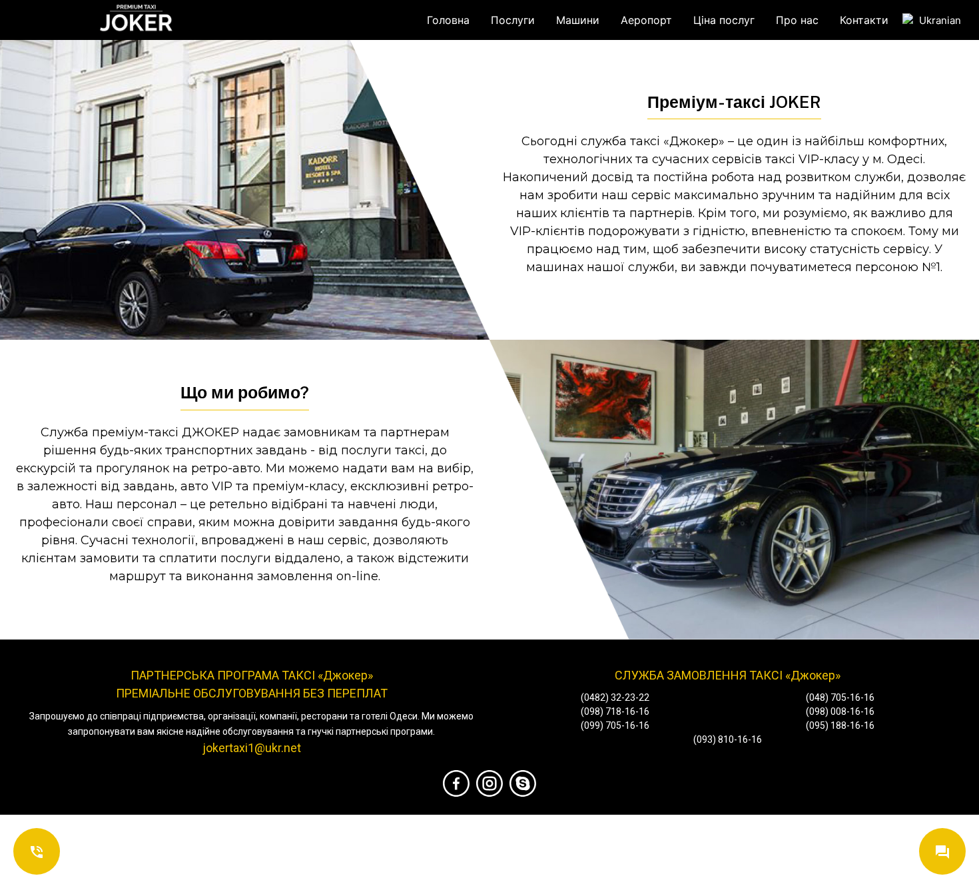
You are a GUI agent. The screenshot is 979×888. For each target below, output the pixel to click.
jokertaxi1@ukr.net (251, 748)
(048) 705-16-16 (840, 697)
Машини (577, 20)
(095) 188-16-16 (840, 725)
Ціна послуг (724, 20)
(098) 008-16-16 (840, 711)
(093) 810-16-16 (727, 739)
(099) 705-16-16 (615, 725)
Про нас (797, 20)
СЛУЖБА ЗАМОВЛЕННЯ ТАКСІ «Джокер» (727, 675)
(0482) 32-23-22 (615, 697)
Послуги (513, 20)
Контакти (864, 20)
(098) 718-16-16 (615, 711)
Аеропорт (646, 20)
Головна (448, 20)
